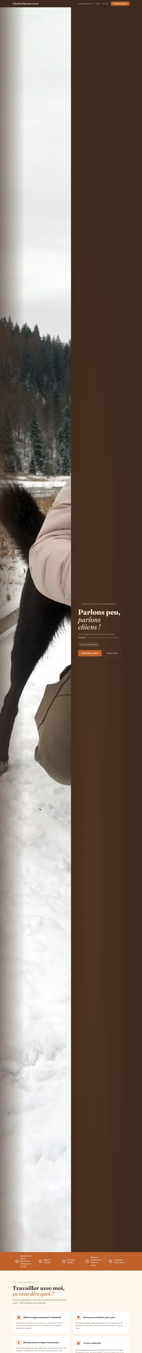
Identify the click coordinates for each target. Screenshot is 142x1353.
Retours (105, 4)
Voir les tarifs (112, 653)
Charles (25, 3)
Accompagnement (85, 4)
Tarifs (97, 4)
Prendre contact (120, 4)
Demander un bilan (89, 653)
